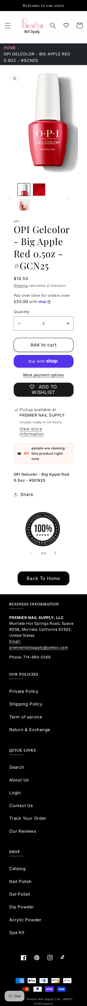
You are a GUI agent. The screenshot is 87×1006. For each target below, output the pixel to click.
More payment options (43, 375)
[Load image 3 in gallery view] (24, 205)
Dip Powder (21, 906)
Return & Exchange (29, 729)
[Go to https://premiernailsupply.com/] (32, 25)
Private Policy (24, 691)
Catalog (17, 868)
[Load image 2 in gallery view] (39, 189)
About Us (19, 779)
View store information (31, 431)
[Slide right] (68, 199)
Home (10, 47)
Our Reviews (22, 831)
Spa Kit (16, 932)
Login (15, 792)
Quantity (22, 311)
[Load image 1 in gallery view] (24, 189)
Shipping (21, 285)
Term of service (25, 716)
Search (16, 767)
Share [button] (26, 494)
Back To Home (43, 578)
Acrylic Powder (25, 919)
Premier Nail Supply (41, 999)
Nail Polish (20, 881)
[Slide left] (10, 199)
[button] (7, 25)
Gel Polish (20, 894)
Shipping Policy (25, 703)
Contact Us (21, 805)
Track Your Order (27, 818)
